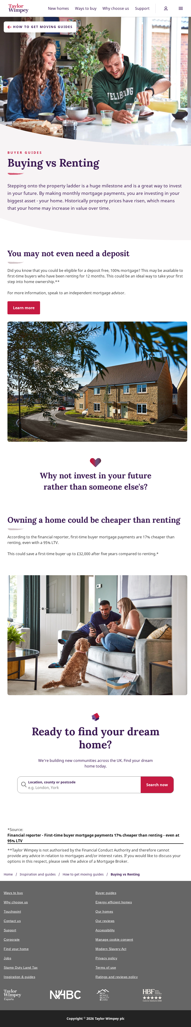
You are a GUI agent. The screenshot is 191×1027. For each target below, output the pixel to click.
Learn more (23, 307)
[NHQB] (102, 995)
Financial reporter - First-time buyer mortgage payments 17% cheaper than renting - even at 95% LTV (93, 838)
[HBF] (152, 996)
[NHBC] (65, 995)
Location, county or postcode (51, 782)
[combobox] (95, 785)
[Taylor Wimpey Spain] (12, 995)
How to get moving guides (43, 27)
